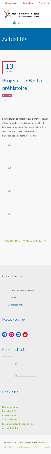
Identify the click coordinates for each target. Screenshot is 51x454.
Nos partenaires (10, 406)
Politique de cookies (42, 447)
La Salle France (9, 415)
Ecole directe (44, 3)
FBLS (6, 101)
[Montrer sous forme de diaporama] (25, 241)
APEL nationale (9, 419)
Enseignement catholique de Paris (18, 423)
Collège (7, 95)
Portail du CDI (9, 411)
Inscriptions (28, 3)
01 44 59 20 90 (15, 297)
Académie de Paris (11, 428)
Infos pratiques (11, 3)
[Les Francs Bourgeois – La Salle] (21, 13)
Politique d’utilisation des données (21, 447)
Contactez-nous (15, 304)
